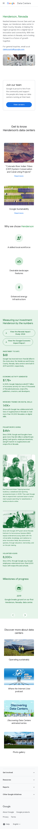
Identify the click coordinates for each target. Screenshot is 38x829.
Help (8, 824)
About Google (8, 812)
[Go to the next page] (25, 615)
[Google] (6, 806)
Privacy (6, 817)
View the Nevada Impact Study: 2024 (20, 333)
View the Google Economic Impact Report (19, 342)
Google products (23, 812)
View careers (19, 105)
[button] (19, 772)
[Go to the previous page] (13, 615)
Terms (13, 817)
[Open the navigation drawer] (3, 3)
